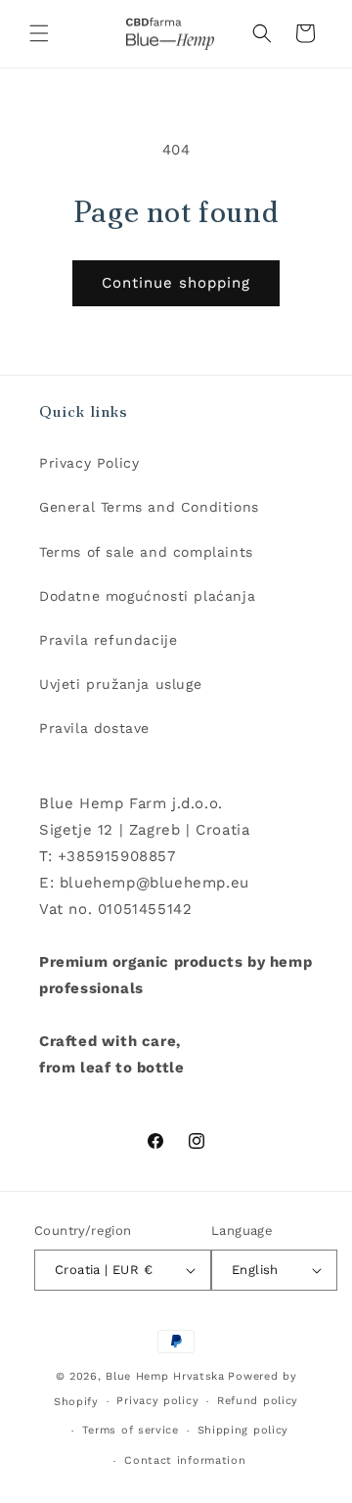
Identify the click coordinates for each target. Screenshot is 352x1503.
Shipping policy (243, 1430)
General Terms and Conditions (149, 507)
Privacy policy (157, 1400)
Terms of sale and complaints (146, 552)
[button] (39, 33)
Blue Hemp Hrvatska (165, 1376)
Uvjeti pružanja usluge (120, 684)
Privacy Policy (89, 463)
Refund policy (257, 1400)
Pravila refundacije (108, 640)
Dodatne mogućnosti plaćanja (147, 596)
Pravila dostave (94, 728)
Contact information (184, 1460)
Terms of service (130, 1430)
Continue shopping (176, 283)
